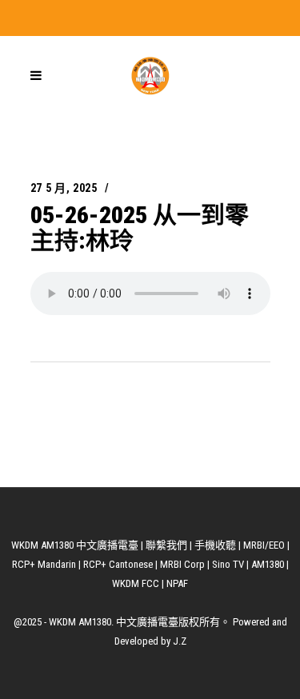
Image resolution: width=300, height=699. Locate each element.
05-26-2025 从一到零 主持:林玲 (139, 227)
